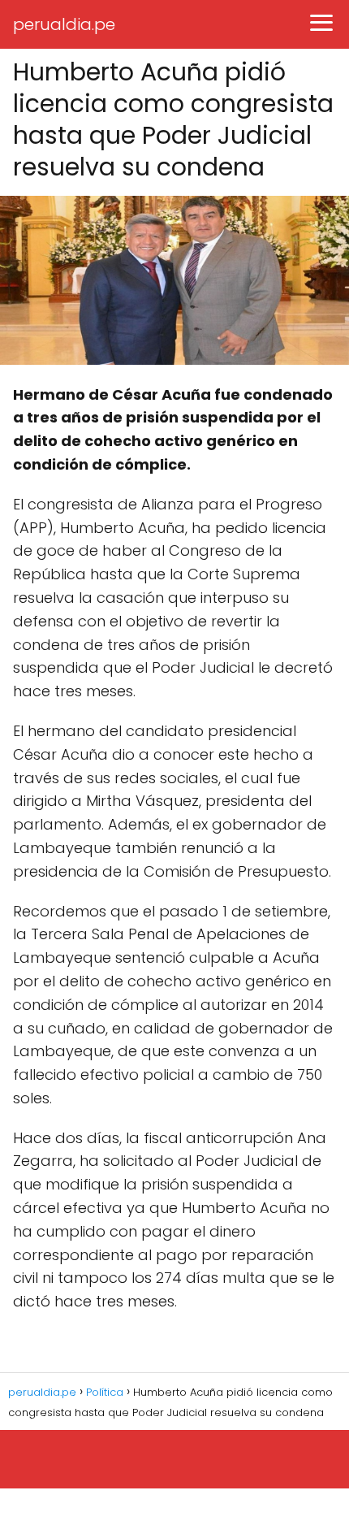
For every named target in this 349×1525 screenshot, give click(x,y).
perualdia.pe (64, 24)
